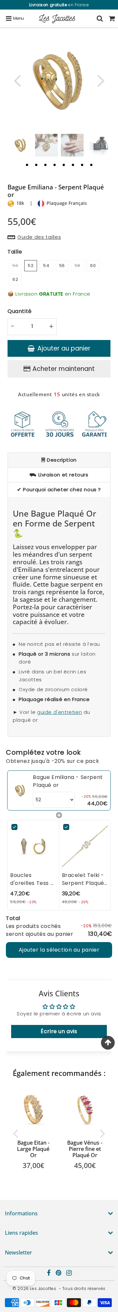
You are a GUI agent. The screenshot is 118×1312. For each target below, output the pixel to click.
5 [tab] (63, 164)
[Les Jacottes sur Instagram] (69, 1273)
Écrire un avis (59, 1031)
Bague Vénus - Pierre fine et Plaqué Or (84, 1149)
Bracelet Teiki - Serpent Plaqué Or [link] (83, 879)
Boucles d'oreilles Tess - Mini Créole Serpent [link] (31, 879)
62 (15, 279)
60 (93, 265)
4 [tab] (54, 164)
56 (62, 265)
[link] (20, 790)
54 (46, 265)
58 (77, 265)
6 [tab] (72, 164)
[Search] (100, 18)
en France (59, 5)
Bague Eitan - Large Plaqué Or (33, 1149)
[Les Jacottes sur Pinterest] (59, 1273)
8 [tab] (91, 164)
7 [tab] (82, 164)
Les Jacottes (43, 1288)
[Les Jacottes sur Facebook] (49, 1273)
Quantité (20, 311)
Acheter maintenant (63, 368)
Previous (17, 80)
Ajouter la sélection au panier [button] (59, 950)
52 (30, 265)
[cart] (112, 18)
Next (101, 80)
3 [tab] (45, 164)
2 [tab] (36, 164)
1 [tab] (27, 164)
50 (15, 265)
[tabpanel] (20, 145)
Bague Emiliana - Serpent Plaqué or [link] (68, 781)
